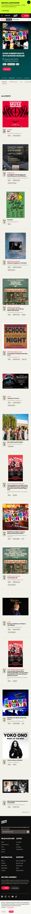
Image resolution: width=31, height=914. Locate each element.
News (2, 842)
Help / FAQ (4, 865)
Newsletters (4, 868)
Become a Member (21, 860)
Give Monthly (15, 888)
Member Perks (19, 870)
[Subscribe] (28, 832)
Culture (3, 849)
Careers (3, 863)
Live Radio (18, 842)
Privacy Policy (10, 907)
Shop (17, 868)
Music (4, 64)
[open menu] (2, 15)
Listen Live (7, 15)
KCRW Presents (13, 82)
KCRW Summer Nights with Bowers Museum (13, 54)
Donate (26, 15)
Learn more (7, 69)
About (2, 860)
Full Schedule (19, 849)
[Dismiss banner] (28, 2)
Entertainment (5, 844)
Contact (3, 870)
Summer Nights (11, 64)
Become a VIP (19, 863)
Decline (3, 911)
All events (4, 82)
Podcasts (18, 847)
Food (2, 847)
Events (3, 851)
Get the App (6, 10)
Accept (11, 911)
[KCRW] (4, 823)
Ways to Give (19, 865)
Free (18, 64)
